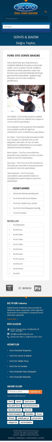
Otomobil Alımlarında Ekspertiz (26, 193)
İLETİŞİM (41, 438)
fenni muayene (15, 414)
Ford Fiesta (17, 249)
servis (18, 402)
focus (39, 414)
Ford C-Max (18, 239)
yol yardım (37, 418)
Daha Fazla (11, 319)
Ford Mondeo (19, 225)
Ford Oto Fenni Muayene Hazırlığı (26, 208)
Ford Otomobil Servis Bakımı (25, 198)
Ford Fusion (18, 254)
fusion (11, 418)
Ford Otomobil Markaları (20, 377)
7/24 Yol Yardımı (19, 213)
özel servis (29, 402)
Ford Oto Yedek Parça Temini (25, 203)
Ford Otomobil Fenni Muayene (22, 372)
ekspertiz (13, 422)
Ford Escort (18, 264)
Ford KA (16, 273)
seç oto (27, 410)
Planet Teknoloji (33, 435)
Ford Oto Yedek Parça (18, 361)
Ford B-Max (18, 235)
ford (11, 402)
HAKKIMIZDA (20, 438)
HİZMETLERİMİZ (31, 438)
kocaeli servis (15, 410)
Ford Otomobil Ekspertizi (20, 350)
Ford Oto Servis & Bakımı (20, 356)
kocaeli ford (14, 406)
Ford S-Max (18, 244)
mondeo (29, 414)
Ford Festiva (18, 269)
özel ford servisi (30, 406)
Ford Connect (18, 259)
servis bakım (26, 422)
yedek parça (23, 418)
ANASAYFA (11, 438)
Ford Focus (17, 230)
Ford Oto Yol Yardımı (18, 366)
